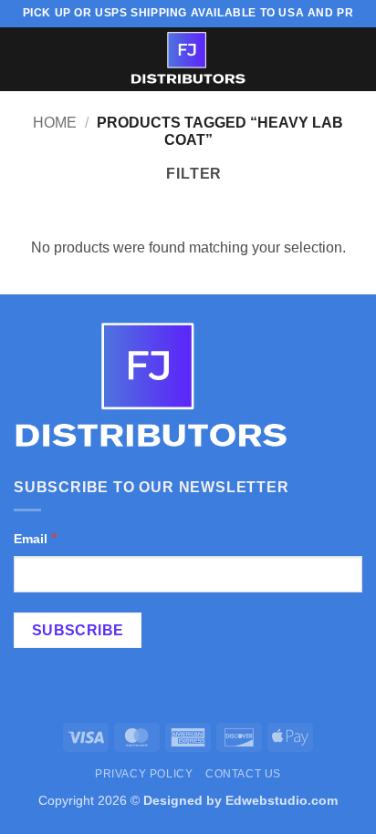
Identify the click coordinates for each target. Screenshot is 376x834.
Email (35, 538)
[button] (25, 58)
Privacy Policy (144, 773)
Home (55, 122)
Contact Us (243, 773)
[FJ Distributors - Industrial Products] (188, 59)
